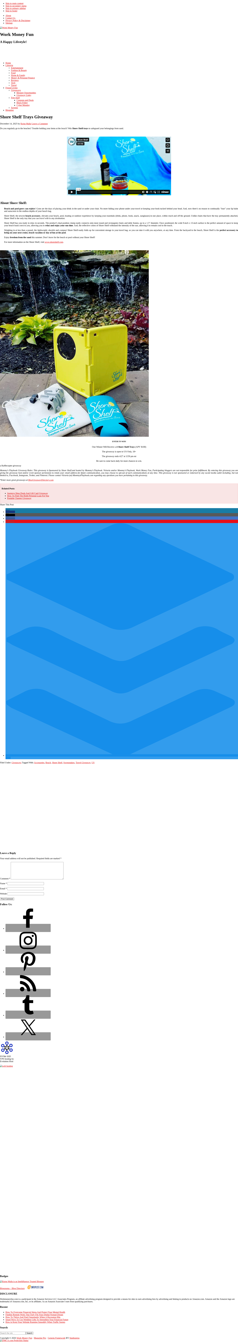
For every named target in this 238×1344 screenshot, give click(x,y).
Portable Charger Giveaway (19, 498)
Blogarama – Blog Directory (12, 1288)
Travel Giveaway (83, 762)
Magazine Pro (40, 1338)
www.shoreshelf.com (54, 242)
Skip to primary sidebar (16, 8)
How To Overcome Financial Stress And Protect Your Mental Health (35, 1312)
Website (3, 894)
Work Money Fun (24, 1338)
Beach (48, 762)
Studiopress (74, 1338)
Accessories (39, 762)
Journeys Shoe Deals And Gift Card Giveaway (27, 493)
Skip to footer (11, 11)
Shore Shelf (57, 762)
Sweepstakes (69, 762)
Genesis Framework (56, 1338)
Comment (5, 878)
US (93, 762)
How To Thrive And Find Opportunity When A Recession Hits (33, 1317)
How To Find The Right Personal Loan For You (28, 496)
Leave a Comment (40, 124)
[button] (10, 512)
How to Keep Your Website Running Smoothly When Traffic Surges (35, 1322)
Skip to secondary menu (16, 6)
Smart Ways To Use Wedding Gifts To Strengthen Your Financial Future (37, 1319)
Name (3, 883)
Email (3, 888)
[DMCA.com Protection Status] (14, 1340)
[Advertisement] (50, 53)
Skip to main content (14, 3)
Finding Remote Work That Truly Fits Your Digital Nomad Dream (34, 1314)
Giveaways (16, 762)
